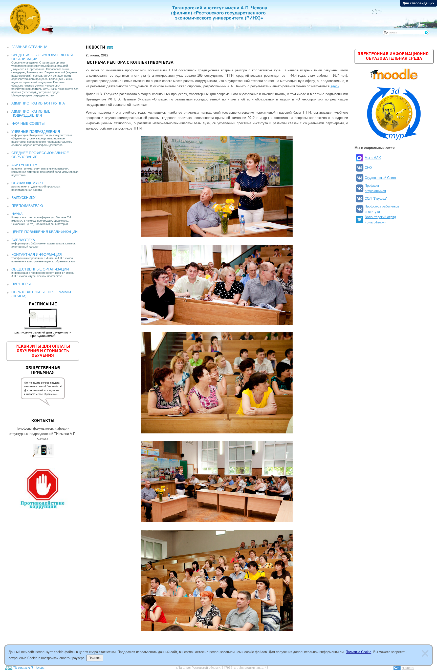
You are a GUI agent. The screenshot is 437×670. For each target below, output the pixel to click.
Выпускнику (23, 198)
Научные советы (28, 123)
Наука (17, 214)
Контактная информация (36, 255)
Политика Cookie (358, 652)
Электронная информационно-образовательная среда (394, 56)
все (110, 47)
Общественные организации (40, 269)
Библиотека (23, 240)
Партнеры (21, 284)
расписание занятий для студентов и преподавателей (42, 319)
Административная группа (38, 103)
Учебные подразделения (35, 132)
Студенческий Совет (380, 178)
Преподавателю (27, 206)
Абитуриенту (24, 165)
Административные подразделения (30, 113)
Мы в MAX (373, 158)
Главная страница (29, 47)
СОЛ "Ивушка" (376, 198)
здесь (335, 86)
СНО (368, 168)
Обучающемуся (27, 183)
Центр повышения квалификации (44, 232)
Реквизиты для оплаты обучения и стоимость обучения (42, 351)
